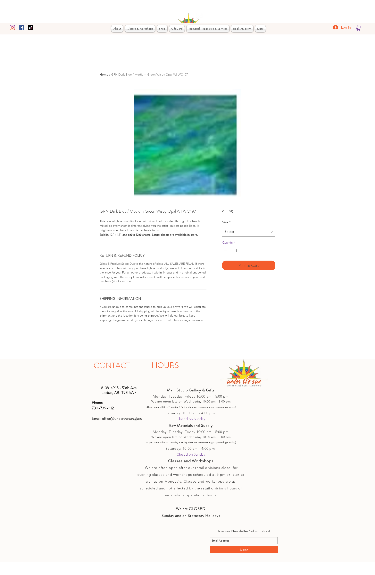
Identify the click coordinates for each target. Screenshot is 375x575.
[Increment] (236, 250)
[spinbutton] (231, 250)
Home (104, 74)
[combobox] (248, 232)
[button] (358, 28)
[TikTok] (30, 27)
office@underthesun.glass (122, 418)
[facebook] (21, 27)
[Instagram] (12, 27)
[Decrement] (225, 250)
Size (226, 222)
